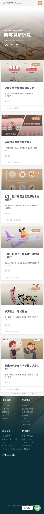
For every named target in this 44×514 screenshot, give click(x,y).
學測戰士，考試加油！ (17, 311)
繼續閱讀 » (8, 102)
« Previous (12, 393)
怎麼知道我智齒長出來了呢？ (21, 87)
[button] (40, 3)
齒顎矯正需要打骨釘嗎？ (18, 142)
